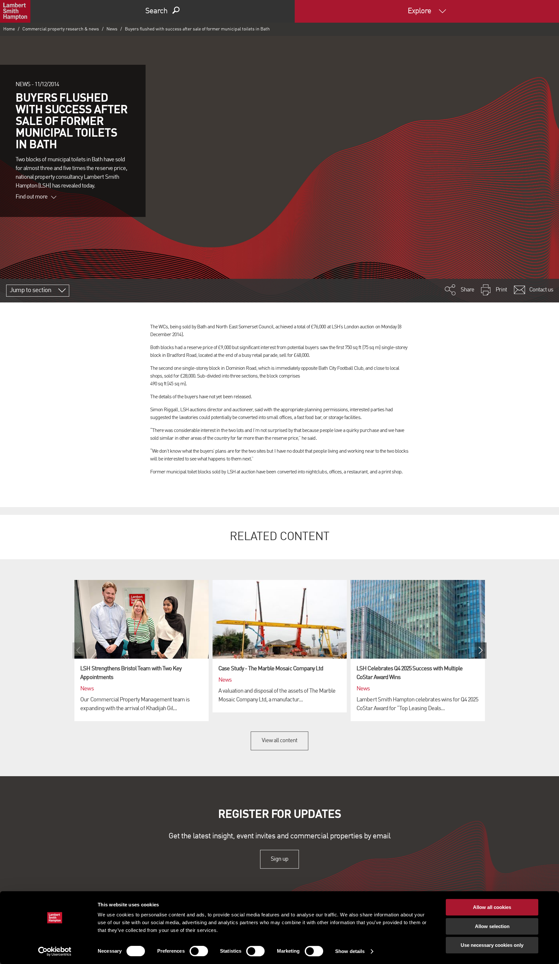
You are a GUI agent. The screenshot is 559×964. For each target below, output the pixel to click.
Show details (350, 951)
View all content (280, 740)
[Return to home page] (15, 11)
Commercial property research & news (60, 29)
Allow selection (492, 926)
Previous (78, 650)
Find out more (32, 197)
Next (481, 650)
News (111, 29)
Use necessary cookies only (492, 945)
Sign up (279, 859)
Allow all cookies (492, 907)
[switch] (199, 951)
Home (9, 29)
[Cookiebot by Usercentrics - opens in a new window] (55, 951)
